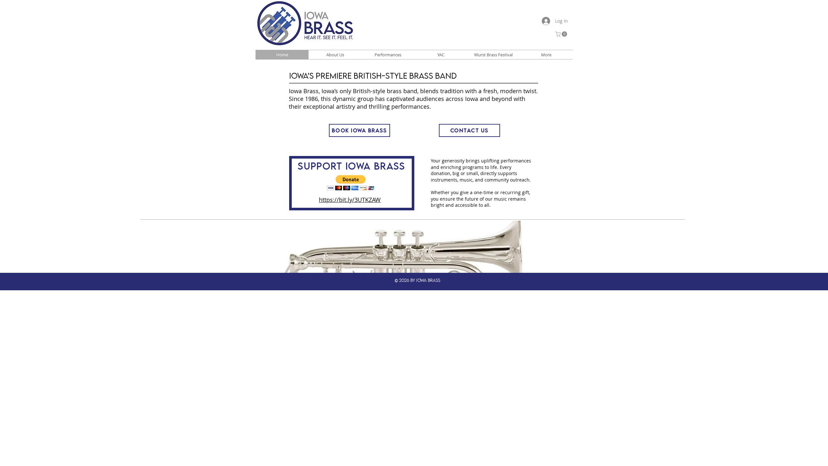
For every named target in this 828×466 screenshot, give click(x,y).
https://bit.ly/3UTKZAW (350, 200)
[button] (561, 34)
